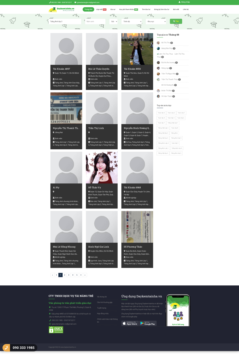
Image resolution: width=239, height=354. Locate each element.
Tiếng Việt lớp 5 (163, 153)
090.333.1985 (56, 2)
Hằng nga (165, 68)
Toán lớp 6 (180, 118)
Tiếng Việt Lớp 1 (173, 123)
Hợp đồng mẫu (103, 314)
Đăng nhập (185, 2)
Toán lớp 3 (161, 113)
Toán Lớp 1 (181, 113)
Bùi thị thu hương (168, 62)
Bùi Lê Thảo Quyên (98, 68)
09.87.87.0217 (67, 2)
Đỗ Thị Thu (165, 43)
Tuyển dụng (101, 308)
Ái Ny (56, 187)
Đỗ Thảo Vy (94, 187)
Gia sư (112, 9)
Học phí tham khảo (128, 9)
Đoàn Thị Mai (166, 91)
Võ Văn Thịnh (166, 96)
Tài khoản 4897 (61, 68)
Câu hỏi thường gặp (104, 302)
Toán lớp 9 (175, 143)
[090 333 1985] (6, 348)
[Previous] (56, 275)
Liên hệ (185, 9)
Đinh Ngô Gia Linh (98, 246)
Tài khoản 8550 (132, 68)
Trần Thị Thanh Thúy (169, 79)
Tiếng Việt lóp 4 (163, 138)
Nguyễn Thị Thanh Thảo (66, 128)
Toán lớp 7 (161, 123)
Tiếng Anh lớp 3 (176, 138)
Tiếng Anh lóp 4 (177, 148)
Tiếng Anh (174, 133)
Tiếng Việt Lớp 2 (163, 128)
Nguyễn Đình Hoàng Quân (137, 128)
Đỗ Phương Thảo (133, 246)
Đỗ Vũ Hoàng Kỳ (167, 85)
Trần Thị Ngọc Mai (168, 74)
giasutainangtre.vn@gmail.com (88, 2)
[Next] (81, 275)
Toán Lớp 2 (171, 113)
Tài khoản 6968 (132, 187)
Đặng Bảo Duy (166, 48)
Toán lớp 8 (174, 128)
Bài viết (176, 9)
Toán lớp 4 (161, 118)
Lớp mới (101, 9)
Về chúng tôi (102, 297)
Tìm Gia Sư (146, 9)
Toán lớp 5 (171, 118)
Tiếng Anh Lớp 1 (163, 148)
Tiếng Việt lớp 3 (163, 133)
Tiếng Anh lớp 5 (176, 153)
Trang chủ (88, 9)
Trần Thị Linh (96, 128)
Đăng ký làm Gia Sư (161, 9)
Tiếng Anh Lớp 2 (163, 143)
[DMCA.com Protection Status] (56, 330)
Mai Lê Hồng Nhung (64, 246)
